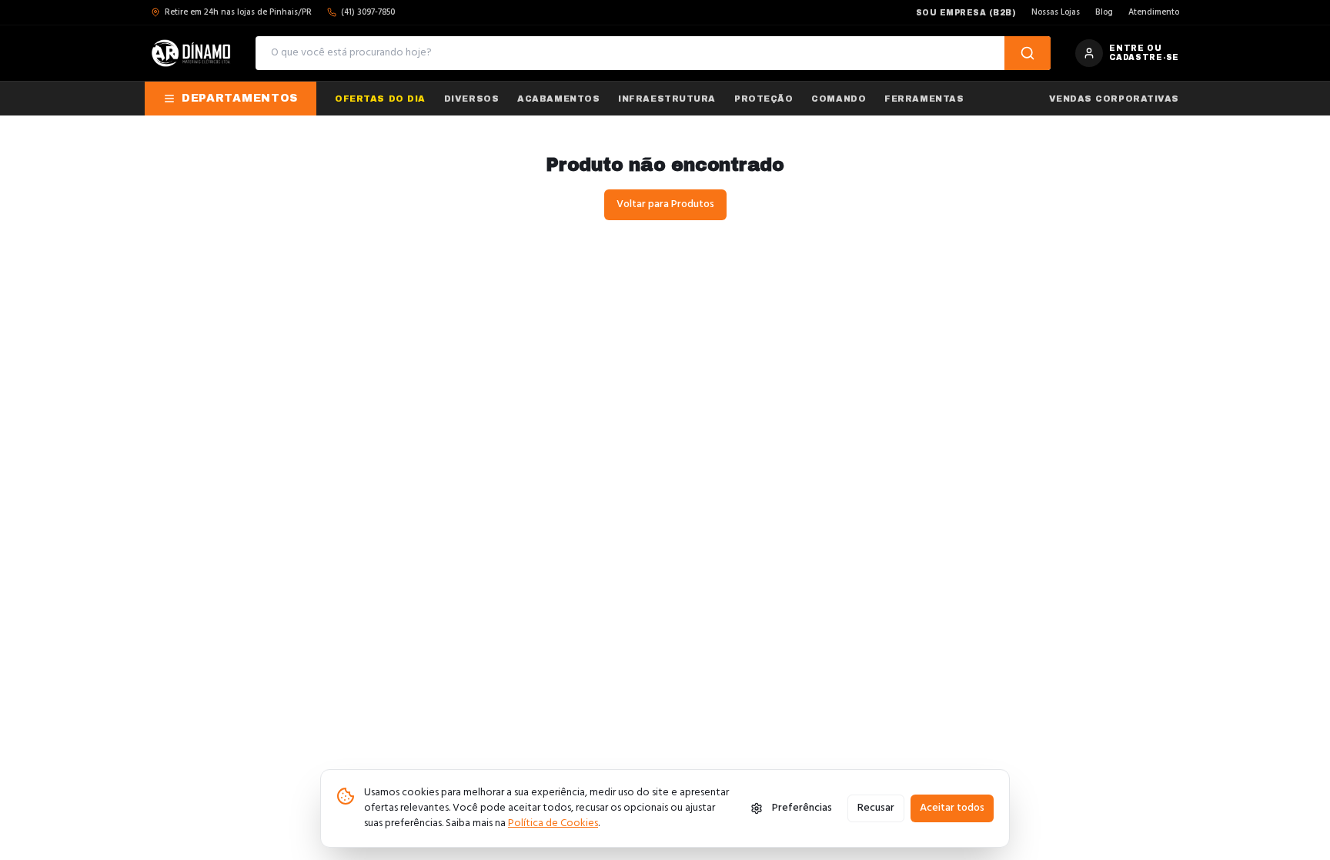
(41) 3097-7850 (368, 12)
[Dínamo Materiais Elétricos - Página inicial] (191, 53)
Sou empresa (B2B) (966, 12)
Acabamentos (558, 98)
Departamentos (240, 98)
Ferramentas (924, 98)
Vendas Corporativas (1114, 98)
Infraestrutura (667, 98)
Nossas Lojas (1055, 12)
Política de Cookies (553, 823)
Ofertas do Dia (380, 98)
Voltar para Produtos (665, 204)
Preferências (802, 808)
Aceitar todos (952, 808)
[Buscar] (1027, 53)
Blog (1104, 12)
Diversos (471, 98)
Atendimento (1153, 12)
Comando (838, 98)
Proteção (763, 98)
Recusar (875, 808)
